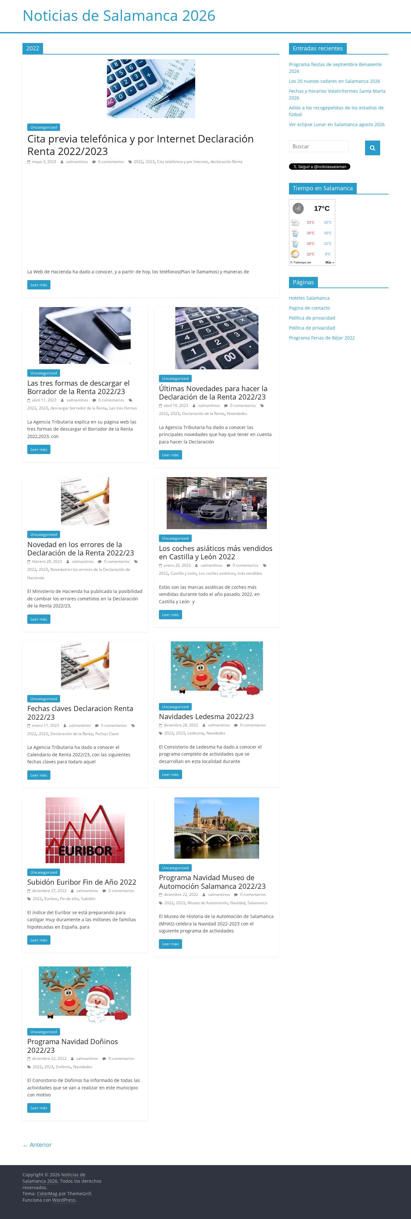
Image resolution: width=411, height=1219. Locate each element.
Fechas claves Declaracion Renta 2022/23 (80, 712)
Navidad (237, 903)
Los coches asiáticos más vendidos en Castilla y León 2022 (216, 552)
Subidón (88, 898)
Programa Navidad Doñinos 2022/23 (72, 1045)
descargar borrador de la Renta (78, 408)
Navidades (215, 733)
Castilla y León (183, 573)
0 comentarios (110, 161)
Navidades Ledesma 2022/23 (206, 716)
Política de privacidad (312, 318)
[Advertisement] (151, 220)
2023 (149, 161)
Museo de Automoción (208, 903)
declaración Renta (226, 161)
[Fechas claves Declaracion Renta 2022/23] (85, 645)
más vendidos (250, 573)
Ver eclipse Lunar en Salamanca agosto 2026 (337, 124)
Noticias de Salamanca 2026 (118, 15)
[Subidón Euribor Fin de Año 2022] (85, 801)
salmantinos (77, 161)
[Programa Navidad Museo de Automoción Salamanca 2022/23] (216, 801)
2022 (138, 161)
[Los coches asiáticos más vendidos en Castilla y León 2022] (217, 481)
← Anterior (37, 1144)
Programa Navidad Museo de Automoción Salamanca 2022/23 (212, 881)
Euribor (50, 898)
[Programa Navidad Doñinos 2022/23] (85, 970)
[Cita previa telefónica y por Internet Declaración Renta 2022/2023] (151, 63)
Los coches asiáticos (217, 573)
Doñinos (63, 1066)
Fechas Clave (107, 733)
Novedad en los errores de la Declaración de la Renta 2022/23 (80, 548)
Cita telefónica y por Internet (182, 161)
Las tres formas (123, 408)
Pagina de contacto (309, 308)
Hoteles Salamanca (309, 298)
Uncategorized (44, 127)
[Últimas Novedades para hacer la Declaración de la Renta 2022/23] (216, 310)
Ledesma (196, 733)
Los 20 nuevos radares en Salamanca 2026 (334, 81)
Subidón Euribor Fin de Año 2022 (81, 882)
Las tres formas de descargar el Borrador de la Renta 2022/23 (78, 387)
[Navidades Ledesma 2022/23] (217, 645)
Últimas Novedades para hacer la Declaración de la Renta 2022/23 (213, 392)
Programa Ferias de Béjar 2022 (322, 338)
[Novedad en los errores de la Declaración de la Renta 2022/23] (85, 481)
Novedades (237, 413)
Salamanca (257, 903)
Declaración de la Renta (203, 413)
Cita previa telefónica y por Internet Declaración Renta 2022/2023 (140, 145)
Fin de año (69, 898)
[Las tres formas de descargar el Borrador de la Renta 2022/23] (85, 310)
